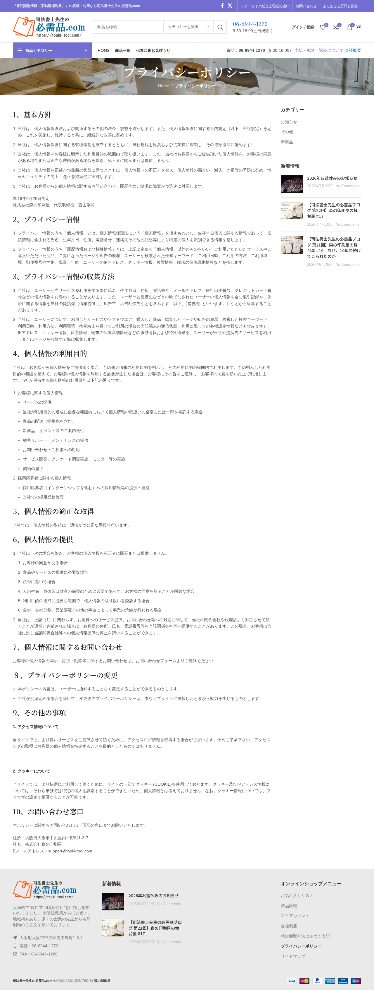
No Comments (347, 186)
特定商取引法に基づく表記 (305, 936)
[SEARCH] (220, 27)
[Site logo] (49, 26)
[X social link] (230, 5)
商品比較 (289, 905)
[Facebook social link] (222, 5)
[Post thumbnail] (292, 184)
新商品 (287, 142)
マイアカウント (295, 915)
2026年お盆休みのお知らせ (332, 178)
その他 (287, 131)
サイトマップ (293, 956)
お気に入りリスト (297, 895)
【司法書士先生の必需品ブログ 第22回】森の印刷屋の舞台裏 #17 (333, 210)
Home (163, 85)
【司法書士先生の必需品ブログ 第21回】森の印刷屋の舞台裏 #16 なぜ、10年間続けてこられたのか (334, 247)
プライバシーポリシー (301, 946)
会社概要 (353, 50)
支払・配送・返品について (319, 50)
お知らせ (289, 121)
